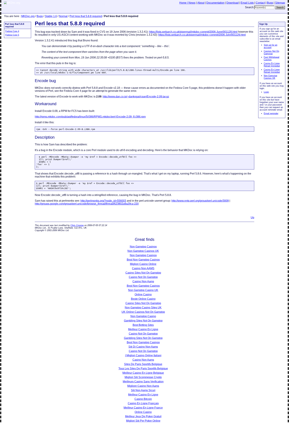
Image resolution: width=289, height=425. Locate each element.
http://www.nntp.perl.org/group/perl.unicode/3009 (200, 200)
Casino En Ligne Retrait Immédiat (272, 64)
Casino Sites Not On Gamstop (143, 272)
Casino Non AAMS (143, 268)
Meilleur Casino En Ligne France (143, 407)
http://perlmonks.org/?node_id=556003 (103, 200)
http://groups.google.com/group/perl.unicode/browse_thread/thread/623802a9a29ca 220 (87, 203)
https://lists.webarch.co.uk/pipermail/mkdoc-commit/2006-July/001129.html (202, 34)
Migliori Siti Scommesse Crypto (143, 377)
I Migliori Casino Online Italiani (143, 355)
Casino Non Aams (143, 281)
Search (249, 7)
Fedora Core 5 (12, 35)
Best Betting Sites (143, 325)
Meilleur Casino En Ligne (143, 329)
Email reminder (271, 113)
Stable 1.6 (51, 16)
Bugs (40, 16)
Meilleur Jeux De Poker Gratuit (143, 416)
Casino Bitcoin (143, 399)
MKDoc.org (28, 16)
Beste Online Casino (143, 298)
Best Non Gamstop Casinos (143, 259)
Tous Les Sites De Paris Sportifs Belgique (143, 368)
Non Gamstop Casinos (143, 246)
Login (266, 92)
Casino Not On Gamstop (143, 277)
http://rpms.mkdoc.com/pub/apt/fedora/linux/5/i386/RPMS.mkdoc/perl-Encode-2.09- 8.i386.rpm (90, 116)
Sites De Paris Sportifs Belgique (143, 364)
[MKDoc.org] (12, 2)
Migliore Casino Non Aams (143, 385)
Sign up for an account (270, 46)
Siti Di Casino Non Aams (143, 346)
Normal (63, 16)
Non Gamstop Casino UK (143, 290)
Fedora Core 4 (12, 31)
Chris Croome (77, 225)
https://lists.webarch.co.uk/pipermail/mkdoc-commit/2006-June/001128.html (193, 31)
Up (252, 217)
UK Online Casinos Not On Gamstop (143, 311)
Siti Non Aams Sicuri (143, 390)
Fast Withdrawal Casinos (271, 58)
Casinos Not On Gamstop (271, 52)
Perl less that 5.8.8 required (86, 16)
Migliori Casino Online (143, 264)
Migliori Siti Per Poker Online (143, 420)
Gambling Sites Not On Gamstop (143, 320)
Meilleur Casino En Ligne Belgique (143, 372)
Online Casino (143, 294)
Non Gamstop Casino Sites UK (143, 307)
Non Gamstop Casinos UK (270, 76)
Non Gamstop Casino (143, 316)
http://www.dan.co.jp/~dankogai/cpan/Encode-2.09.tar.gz (136, 96)
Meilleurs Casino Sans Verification (143, 381)
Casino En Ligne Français (143, 403)
